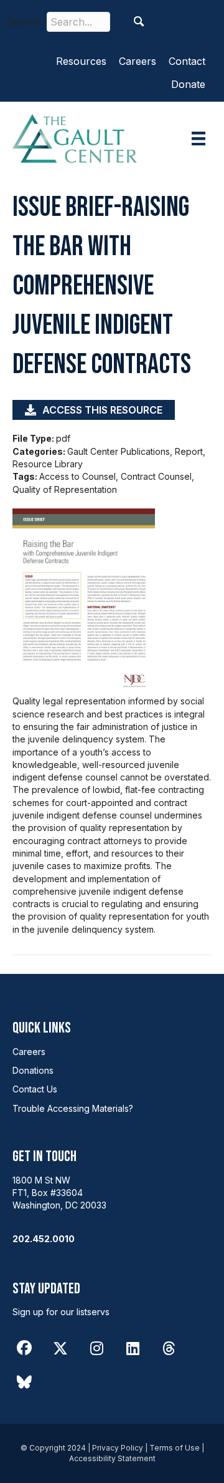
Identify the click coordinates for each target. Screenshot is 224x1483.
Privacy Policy (117, 1447)
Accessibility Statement (112, 1458)
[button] (139, 21)
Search (23, 21)
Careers (137, 61)
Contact (187, 61)
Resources (81, 61)
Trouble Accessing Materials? (72, 1108)
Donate (188, 84)
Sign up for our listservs (61, 1311)
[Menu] (198, 138)
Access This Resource (102, 410)
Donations (33, 1070)
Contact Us (34, 1089)
